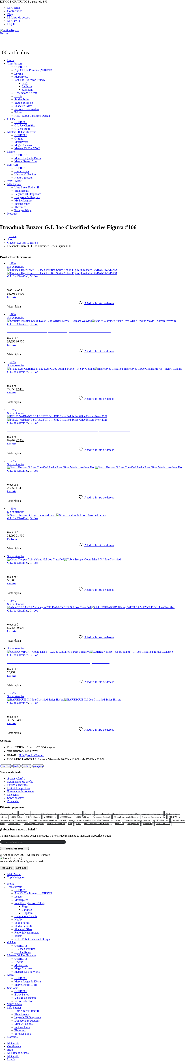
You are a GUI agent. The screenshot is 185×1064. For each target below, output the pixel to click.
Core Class (24, 814)
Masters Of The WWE (27, 148)
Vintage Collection (25, 174)
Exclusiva (77, 814)
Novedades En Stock (101, 817)
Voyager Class (133, 823)
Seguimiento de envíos (20, 781)
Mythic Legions (23, 200)
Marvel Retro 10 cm (25, 161)
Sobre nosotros (15, 797)
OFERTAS (20, 66)
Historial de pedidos (18, 788)
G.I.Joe (11, 118)
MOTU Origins (50, 817)
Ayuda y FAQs (16, 778)
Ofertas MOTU (14, 823)
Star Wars (12, 164)
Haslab (115, 814)
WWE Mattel (14, 180)
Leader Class (126, 814)
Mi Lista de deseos (18, 17)
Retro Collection (23, 177)
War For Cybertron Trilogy (29, 79)
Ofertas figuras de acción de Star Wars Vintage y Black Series (94, 820)
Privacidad (13, 801)
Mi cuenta (13, 794)
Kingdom (27, 89)
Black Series (21, 171)
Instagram (38, 766)
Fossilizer (88, 814)
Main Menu (14, 874)
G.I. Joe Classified (24, 125)
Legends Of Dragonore (27, 194)
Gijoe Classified (102, 814)
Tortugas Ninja (22, 210)
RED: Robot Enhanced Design (32, 115)
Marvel (11, 151)
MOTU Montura (33, 817)
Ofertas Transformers (56, 823)
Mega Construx (23, 145)
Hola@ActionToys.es (31, 755)
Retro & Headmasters (26, 109)
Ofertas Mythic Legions (34, 823)
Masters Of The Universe (21, 132)
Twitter (16, 766)
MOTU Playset (66, 817)
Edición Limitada (62, 814)
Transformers (14, 63)
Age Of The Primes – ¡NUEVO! (33, 70)
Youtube (26, 766)
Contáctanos (14, 11)
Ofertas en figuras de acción (153, 817)
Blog (10, 14)
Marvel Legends (142, 814)
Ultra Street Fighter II (26, 187)
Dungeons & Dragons (27, 197)
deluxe (35, 814)
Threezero (20, 207)
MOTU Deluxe (16, 817)
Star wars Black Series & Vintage (97, 823)
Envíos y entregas (17, 784)
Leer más (11, 297)
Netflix (18, 96)
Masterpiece (21, 76)
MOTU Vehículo (82, 817)
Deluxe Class (46, 814)
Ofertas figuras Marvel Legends (137, 820)
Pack (70, 823)
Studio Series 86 (23, 102)
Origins (18, 138)
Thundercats (21, 190)
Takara (18, 112)
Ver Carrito (6, 867)
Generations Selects (25, 92)
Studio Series (21, 99)
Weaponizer (147, 823)
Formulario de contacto (20, 791)
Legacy (18, 73)
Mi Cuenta (13, 7)
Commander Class (8, 814)
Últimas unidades (163, 823)
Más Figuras (14, 184)
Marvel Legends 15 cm (27, 158)
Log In (11, 24)
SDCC (78, 823)
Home (10, 60)
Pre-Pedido (12, 539)
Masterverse (21, 141)
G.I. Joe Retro (22, 128)
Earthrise (27, 86)
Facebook (5, 766)
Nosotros (12, 213)
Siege (25, 83)
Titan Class (119, 823)
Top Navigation (16, 877)
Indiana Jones (22, 203)
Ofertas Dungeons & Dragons (126, 817)
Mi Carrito (13, 20)
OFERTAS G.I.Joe (160, 820)
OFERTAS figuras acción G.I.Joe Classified (48, 820)
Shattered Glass (23, 105)
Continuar (21, 867)
